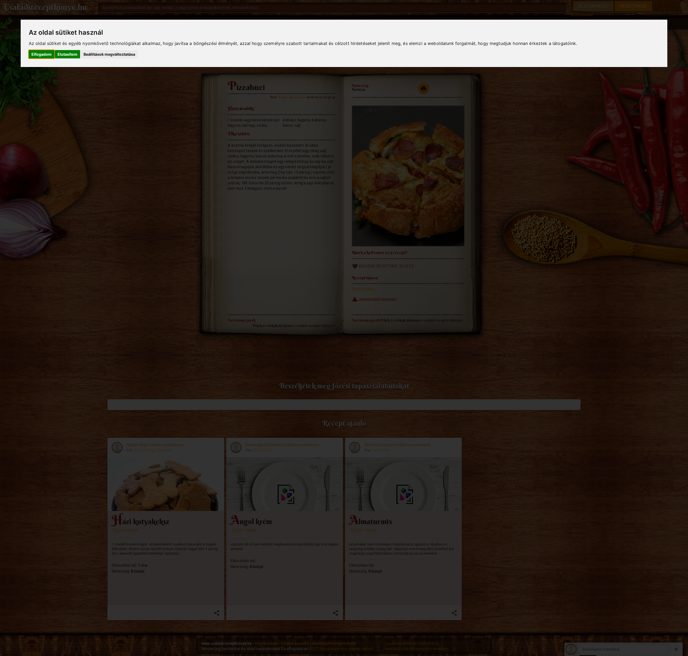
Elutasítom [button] (67, 54)
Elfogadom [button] (41, 54)
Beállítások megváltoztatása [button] (109, 54)
